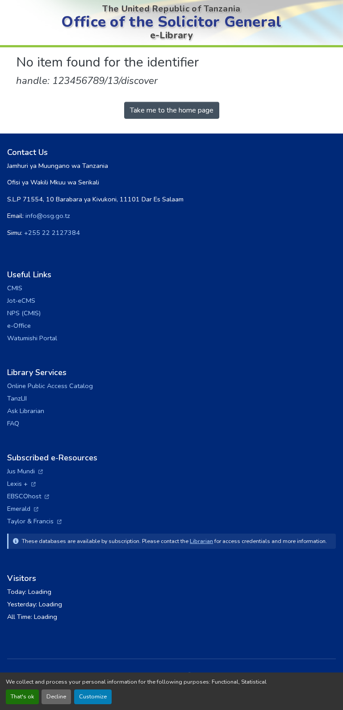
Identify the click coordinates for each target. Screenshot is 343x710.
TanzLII (17, 398)
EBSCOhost (28, 496)
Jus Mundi (25, 471)
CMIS (14, 288)
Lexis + (21, 483)
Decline (56, 697)
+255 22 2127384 (52, 232)
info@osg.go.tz (47, 215)
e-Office (19, 325)
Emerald (22, 508)
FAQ (13, 423)
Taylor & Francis (34, 521)
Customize (93, 697)
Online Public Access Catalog (50, 385)
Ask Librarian (25, 410)
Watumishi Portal (32, 338)
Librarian (201, 541)
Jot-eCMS (21, 300)
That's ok (22, 697)
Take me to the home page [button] (171, 110)
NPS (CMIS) (24, 313)
